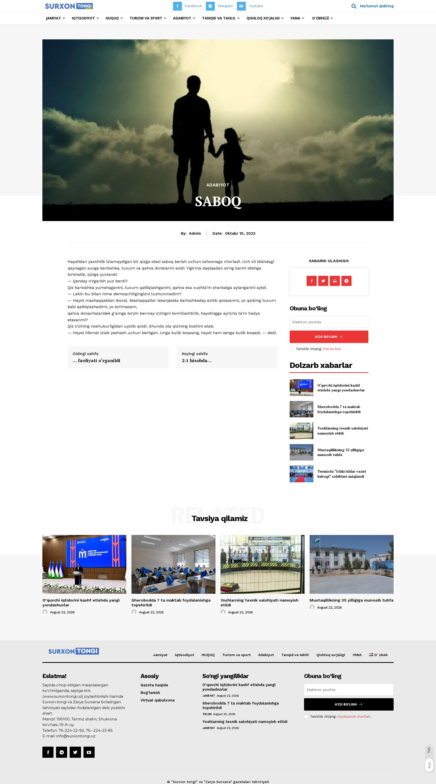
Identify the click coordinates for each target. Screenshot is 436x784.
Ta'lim (207, 714)
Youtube (256, 6)
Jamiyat (160, 655)
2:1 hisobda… (197, 360)
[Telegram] (210, 6)
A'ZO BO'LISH (326, 337)
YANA (357, 655)
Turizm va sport (236, 655)
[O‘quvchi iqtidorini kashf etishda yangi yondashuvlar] (301, 387)
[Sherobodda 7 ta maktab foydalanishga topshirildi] (301, 409)
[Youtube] (241, 6)
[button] (371, 6)
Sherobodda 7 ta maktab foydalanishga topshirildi (339, 409)
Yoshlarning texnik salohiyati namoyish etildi (342, 431)
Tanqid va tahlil (295, 655)
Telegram (225, 6)
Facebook (193, 6)
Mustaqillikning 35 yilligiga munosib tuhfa (340, 452)
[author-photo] (45, 612)
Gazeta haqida (154, 685)
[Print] (335, 281)
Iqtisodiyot (184, 655)
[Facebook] (177, 6)
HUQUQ (208, 655)
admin (195, 233)
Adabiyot (218, 185)
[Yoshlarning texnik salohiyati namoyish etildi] (301, 430)
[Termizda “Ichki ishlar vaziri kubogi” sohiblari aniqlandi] (301, 474)
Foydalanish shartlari (353, 716)
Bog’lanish (150, 692)
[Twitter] (323, 281)
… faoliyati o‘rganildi (96, 360)
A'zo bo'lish (332, 349)
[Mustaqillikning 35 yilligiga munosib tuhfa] (301, 452)
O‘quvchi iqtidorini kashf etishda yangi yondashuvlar (341, 388)
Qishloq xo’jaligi (330, 655)
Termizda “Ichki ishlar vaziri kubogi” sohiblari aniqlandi (341, 474)
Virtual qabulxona (158, 700)
